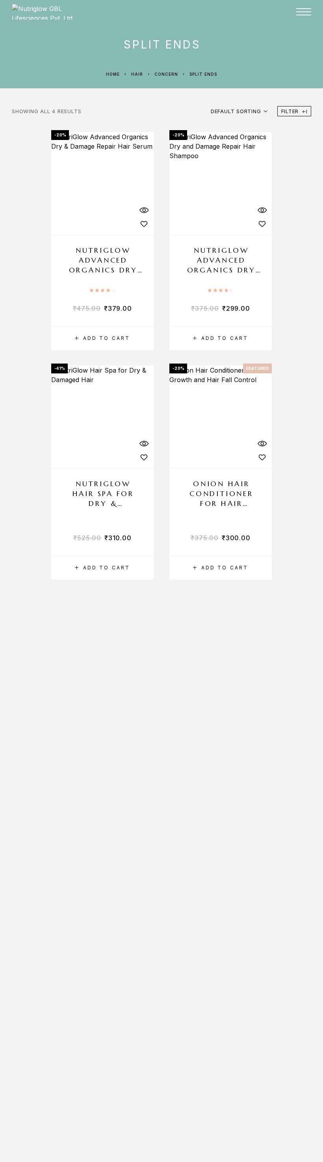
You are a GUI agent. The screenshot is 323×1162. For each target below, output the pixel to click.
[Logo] (69, 12)
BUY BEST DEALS (191, 47)
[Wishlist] (144, 224)
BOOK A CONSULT (283, 47)
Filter (290, 111)
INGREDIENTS (248, 31)
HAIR (137, 74)
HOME (173, 31)
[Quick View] (144, 210)
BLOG (236, 47)
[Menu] (303, 12)
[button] (102, 338)
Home (113, 74)
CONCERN (166, 74)
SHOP (200, 31)
